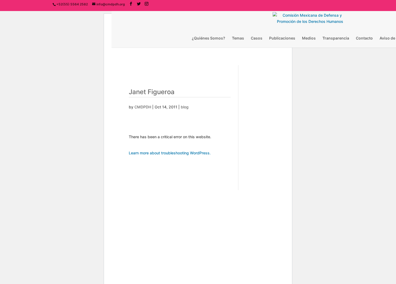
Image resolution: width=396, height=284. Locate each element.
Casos (256, 38)
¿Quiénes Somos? (208, 38)
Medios (309, 38)
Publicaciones (282, 38)
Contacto (364, 38)
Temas (238, 38)
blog (185, 107)
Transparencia (335, 38)
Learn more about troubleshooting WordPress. (170, 153)
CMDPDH (142, 107)
